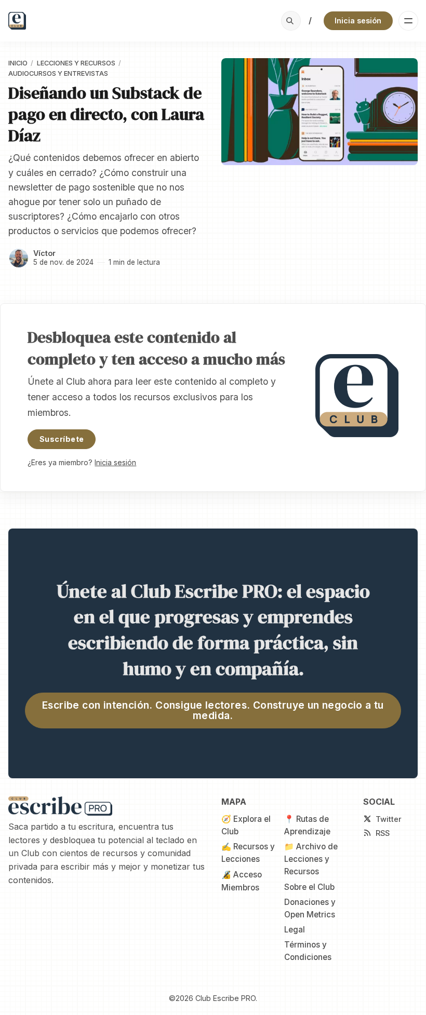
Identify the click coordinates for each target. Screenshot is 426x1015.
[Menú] (408, 20)
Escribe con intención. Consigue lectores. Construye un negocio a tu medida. (213, 710)
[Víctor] (18, 258)
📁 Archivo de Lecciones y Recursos (311, 859)
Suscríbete (61, 439)
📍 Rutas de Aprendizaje (307, 825)
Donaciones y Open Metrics (310, 908)
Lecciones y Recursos (76, 63)
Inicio (18, 63)
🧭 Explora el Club (246, 825)
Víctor (44, 253)
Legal (294, 930)
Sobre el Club (309, 887)
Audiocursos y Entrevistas (58, 73)
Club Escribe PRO (225, 998)
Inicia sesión (358, 20)
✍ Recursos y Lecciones (248, 853)
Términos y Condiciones (307, 951)
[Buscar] (291, 20)
